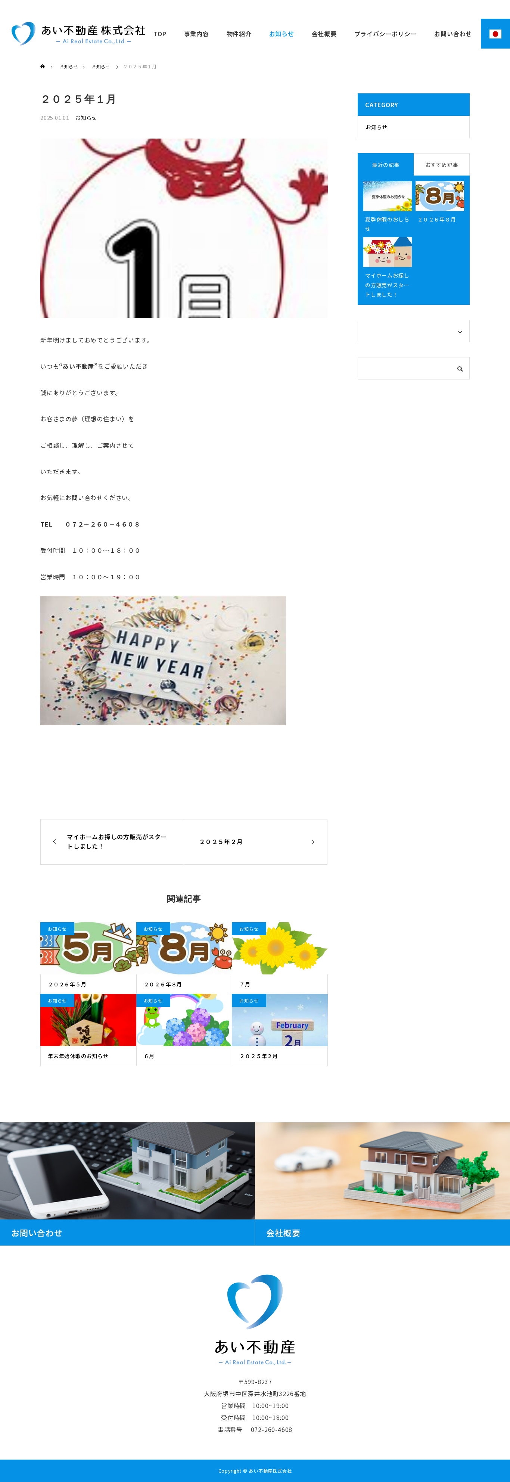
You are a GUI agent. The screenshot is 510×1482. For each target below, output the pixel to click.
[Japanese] (495, 34)
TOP (159, 33)
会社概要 (324, 33)
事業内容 (196, 33)
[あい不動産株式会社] (78, 34)
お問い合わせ (453, 33)
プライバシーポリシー (385, 33)
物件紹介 (239, 33)
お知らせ (281, 33)
